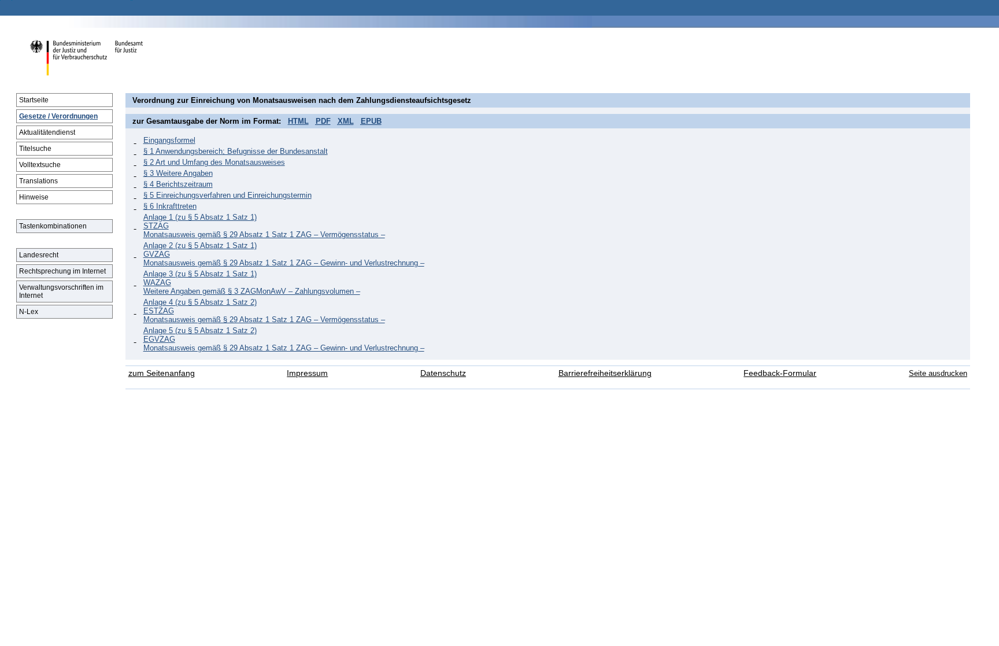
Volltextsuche (40, 165)
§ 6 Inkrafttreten (170, 206)
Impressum (307, 373)
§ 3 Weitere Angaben (178, 173)
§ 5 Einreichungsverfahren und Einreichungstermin (227, 195)
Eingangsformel (169, 140)
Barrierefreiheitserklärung (605, 373)
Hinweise (34, 197)
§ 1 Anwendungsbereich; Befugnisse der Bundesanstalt (235, 151)
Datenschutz (443, 373)
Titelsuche (35, 149)
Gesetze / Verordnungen (58, 116)
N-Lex (28, 312)
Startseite (34, 100)
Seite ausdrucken (938, 373)
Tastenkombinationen (53, 226)
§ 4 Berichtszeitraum (178, 184)
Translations (38, 181)
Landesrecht (38, 255)
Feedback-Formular (779, 373)
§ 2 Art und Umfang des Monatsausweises (214, 162)
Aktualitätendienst (47, 132)
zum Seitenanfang (161, 373)
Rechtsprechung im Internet (62, 271)
